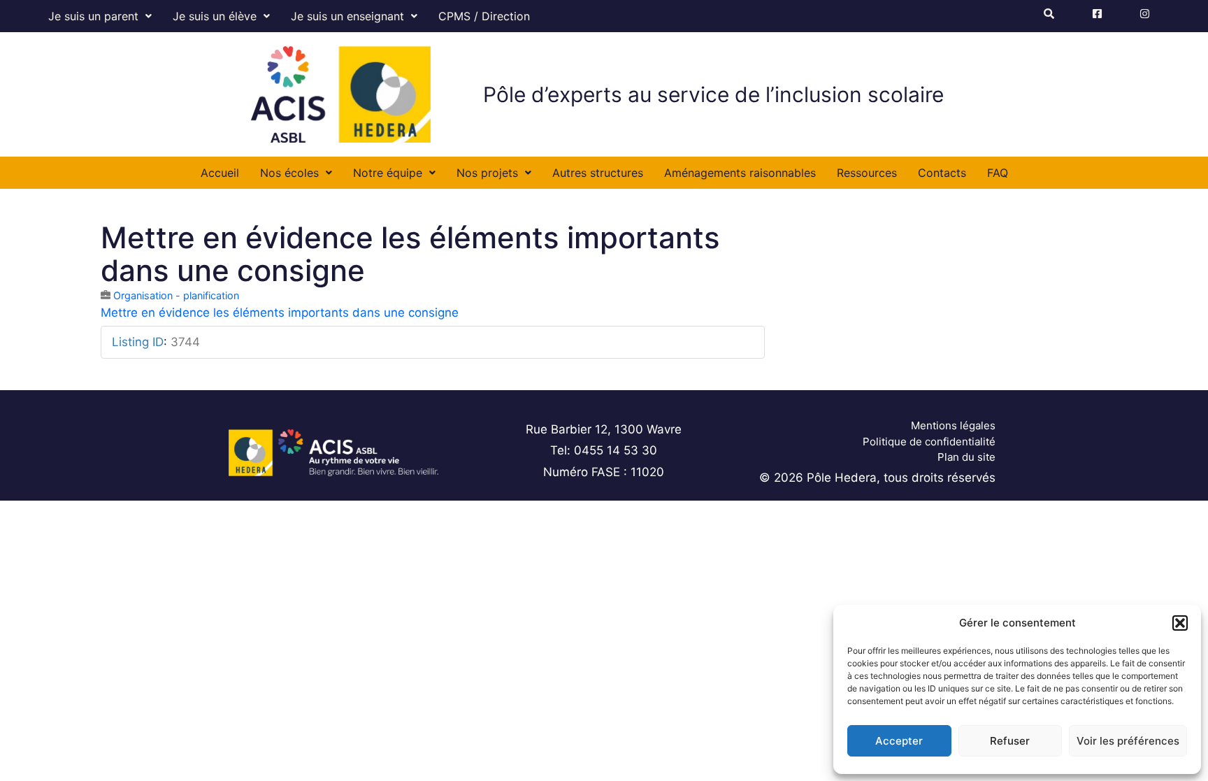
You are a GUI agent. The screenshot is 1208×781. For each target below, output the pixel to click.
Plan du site (966, 457)
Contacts (942, 173)
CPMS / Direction (484, 16)
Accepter (899, 740)
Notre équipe (387, 173)
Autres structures (597, 173)
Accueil (220, 173)
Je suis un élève (215, 16)
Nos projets (487, 173)
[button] (1180, 623)
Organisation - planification (176, 295)
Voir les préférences (1128, 740)
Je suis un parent (93, 16)
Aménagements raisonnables (740, 173)
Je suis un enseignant (347, 16)
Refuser (1010, 740)
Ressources (867, 173)
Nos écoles (289, 173)
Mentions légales (953, 425)
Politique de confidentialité (929, 441)
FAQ (997, 173)
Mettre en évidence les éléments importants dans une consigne (280, 313)
